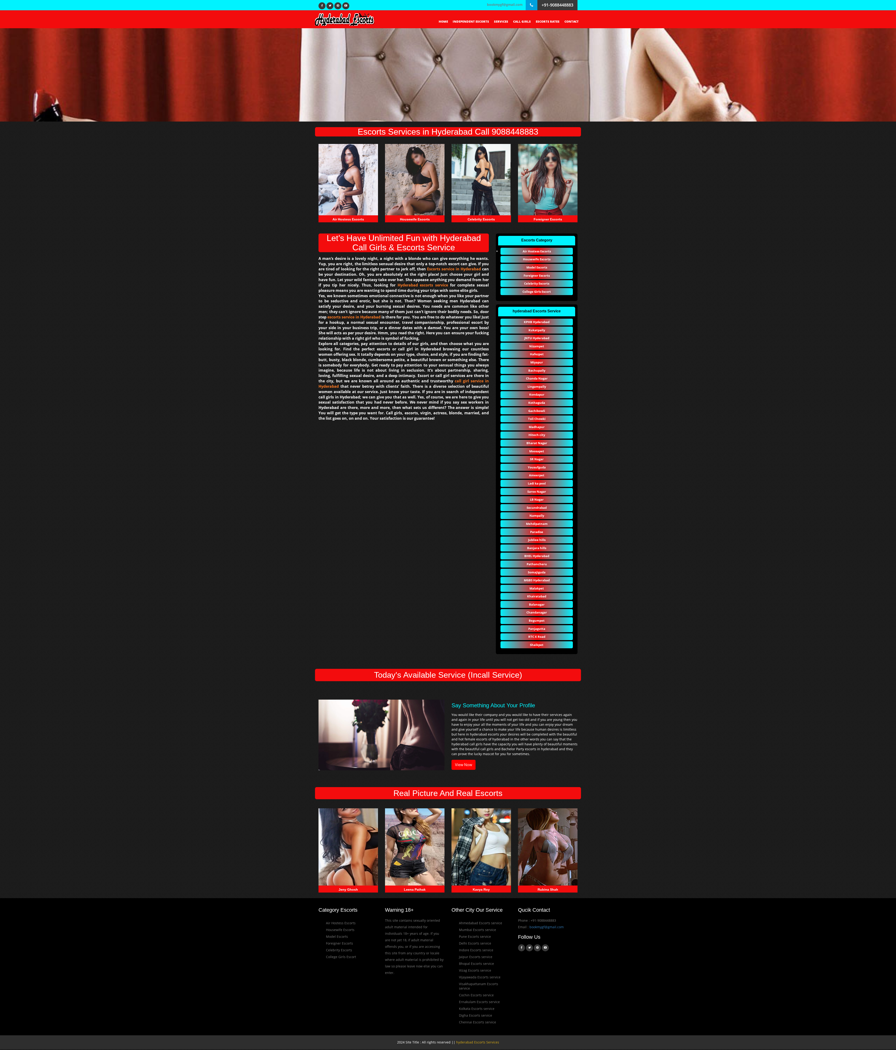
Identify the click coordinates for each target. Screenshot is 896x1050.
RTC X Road (536, 637)
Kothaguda (536, 403)
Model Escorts (536, 267)
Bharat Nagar (536, 443)
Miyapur (536, 362)
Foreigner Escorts (537, 275)
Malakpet (536, 588)
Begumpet (537, 620)
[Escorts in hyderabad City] (345, 19)
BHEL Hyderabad (536, 556)
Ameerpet (536, 475)
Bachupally (536, 370)
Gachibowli (536, 411)
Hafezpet (537, 354)
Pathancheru (537, 564)
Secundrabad (537, 508)
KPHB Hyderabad (537, 322)
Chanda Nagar (537, 378)
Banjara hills (536, 548)
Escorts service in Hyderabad (454, 269)
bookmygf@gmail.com (504, 4)
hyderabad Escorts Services (477, 1042)
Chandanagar (536, 612)
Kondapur (536, 394)
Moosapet (536, 451)
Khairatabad (536, 596)
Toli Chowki (537, 419)
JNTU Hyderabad (536, 338)
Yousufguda (537, 467)
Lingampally (537, 386)
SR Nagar (537, 459)
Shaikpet (536, 645)
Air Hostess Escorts (537, 251)
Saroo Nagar (536, 491)
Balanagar (537, 604)
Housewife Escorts (536, 259)
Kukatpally (536, 330)
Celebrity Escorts (536, 283)
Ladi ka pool (537, 483)
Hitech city (536, 435)
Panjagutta (536, 629)
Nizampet (536, 346)
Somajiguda (537, 572)
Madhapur (537, 427)
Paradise (536, 532)
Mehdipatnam (537, 524)
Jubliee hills (537, 540)
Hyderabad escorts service (423, 285)
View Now (463, 764)
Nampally (536, 515)
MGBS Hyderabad (537, 580)
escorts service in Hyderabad (354, 317)
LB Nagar (537, 499)
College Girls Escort (536, 292)
